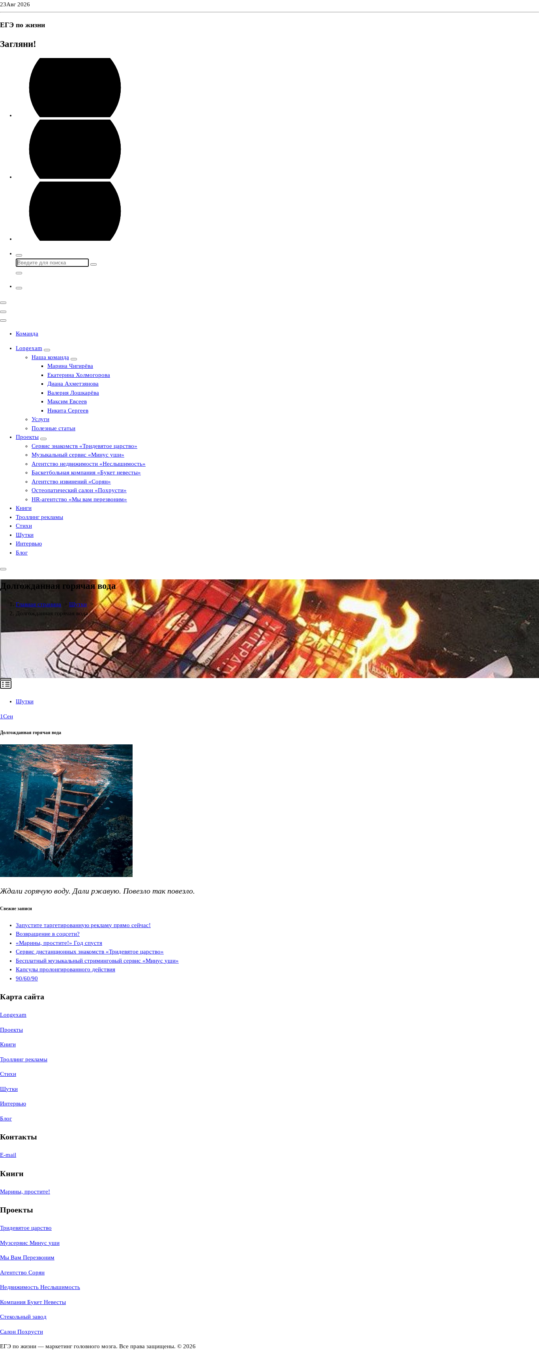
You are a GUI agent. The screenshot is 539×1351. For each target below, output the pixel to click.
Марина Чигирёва (70, 366)
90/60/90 (27, 978)
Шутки (25, 535)
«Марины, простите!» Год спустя (59, 943)
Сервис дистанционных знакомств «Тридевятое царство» (90, 951)
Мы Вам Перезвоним (27, 1257)
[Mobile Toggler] (47, 350)
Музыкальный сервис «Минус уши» (78, 455)
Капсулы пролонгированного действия (65, 969)
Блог (22, 552)
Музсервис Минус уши (30, 1243)
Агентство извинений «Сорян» (71, 481)
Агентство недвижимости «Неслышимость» (89, 464)
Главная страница (38, 604)
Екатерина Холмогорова (78, 375)
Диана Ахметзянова (73, 383)
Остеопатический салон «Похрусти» (79, 490)
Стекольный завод (23, 1317)
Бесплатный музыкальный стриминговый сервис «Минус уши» (97, 961)
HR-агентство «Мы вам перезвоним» (79, 499)
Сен (6, 716)
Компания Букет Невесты (33, 1302)
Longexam (29, 348)
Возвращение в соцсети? (48, 934)
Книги (24, 508)
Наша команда (50, 357)
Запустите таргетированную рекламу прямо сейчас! (83, 925)
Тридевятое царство (26, 1228)
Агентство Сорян (22, 1272)
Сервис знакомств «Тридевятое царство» (84, 446)
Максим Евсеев (67, 401)
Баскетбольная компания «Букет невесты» (86, 472)
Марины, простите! (25, 1191)
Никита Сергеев (67, 410)
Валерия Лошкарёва (73, 393)
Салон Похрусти (21, 1332)
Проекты (27, 437)
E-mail (8, 1155)
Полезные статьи (53, 428)
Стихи (24, 526)
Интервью (29, 543)
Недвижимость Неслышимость (40, 1287)
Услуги (40, 419)
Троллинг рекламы (39, 517)
